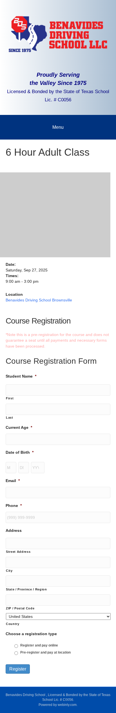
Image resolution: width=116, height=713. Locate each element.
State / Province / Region (26, 589)
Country (12, 624)
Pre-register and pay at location (45, 652)
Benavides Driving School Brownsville (39, 300)
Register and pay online (39, 645)
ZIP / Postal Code (20, 608)
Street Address (18, 551)
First (10, 398)
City (9, 570)
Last (9, 417)
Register (17, 669)
